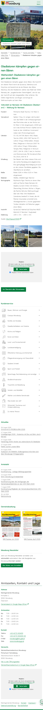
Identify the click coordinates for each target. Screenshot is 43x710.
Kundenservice (15, 53)
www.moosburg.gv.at (17, 641)
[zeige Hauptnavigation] (39, 3)
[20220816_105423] (21, 236)
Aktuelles (4, 422)
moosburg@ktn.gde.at (17, 639)
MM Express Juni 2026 (11, 539)
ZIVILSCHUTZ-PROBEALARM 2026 (13, 429)
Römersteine (15, 55)
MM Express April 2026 (32, 539)
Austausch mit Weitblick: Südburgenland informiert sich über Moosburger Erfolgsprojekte (20, 453)
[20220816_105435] (7, 236)
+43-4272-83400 (16, 633)
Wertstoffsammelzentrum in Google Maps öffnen (18, 665)
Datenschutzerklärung (8, 706)
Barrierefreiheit (23, 706)
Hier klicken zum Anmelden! (11, 565)
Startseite (4, 53)
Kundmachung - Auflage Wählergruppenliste (16, 472)
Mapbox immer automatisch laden (22, 272)
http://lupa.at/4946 (13, 219)
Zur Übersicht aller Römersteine (13, 289)
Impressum (32, 703)
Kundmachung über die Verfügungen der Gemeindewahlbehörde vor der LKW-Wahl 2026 (17, 483)
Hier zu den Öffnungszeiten (10, 662)
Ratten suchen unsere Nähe (10, 447)
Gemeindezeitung (8, 506)
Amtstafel (5, 464)
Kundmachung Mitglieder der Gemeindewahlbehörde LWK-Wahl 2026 (21, 490)
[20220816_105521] (35, 236)
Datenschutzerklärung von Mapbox (22, 266)
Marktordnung (6, 496)
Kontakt (23, 703)
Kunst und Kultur (28, 53)
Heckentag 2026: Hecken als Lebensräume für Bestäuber (20, 442)
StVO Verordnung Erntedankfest (12, 477)
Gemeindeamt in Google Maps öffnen (15, 604)
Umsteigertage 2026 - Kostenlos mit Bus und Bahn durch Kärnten (21, 435)
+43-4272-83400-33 (18, 636)
